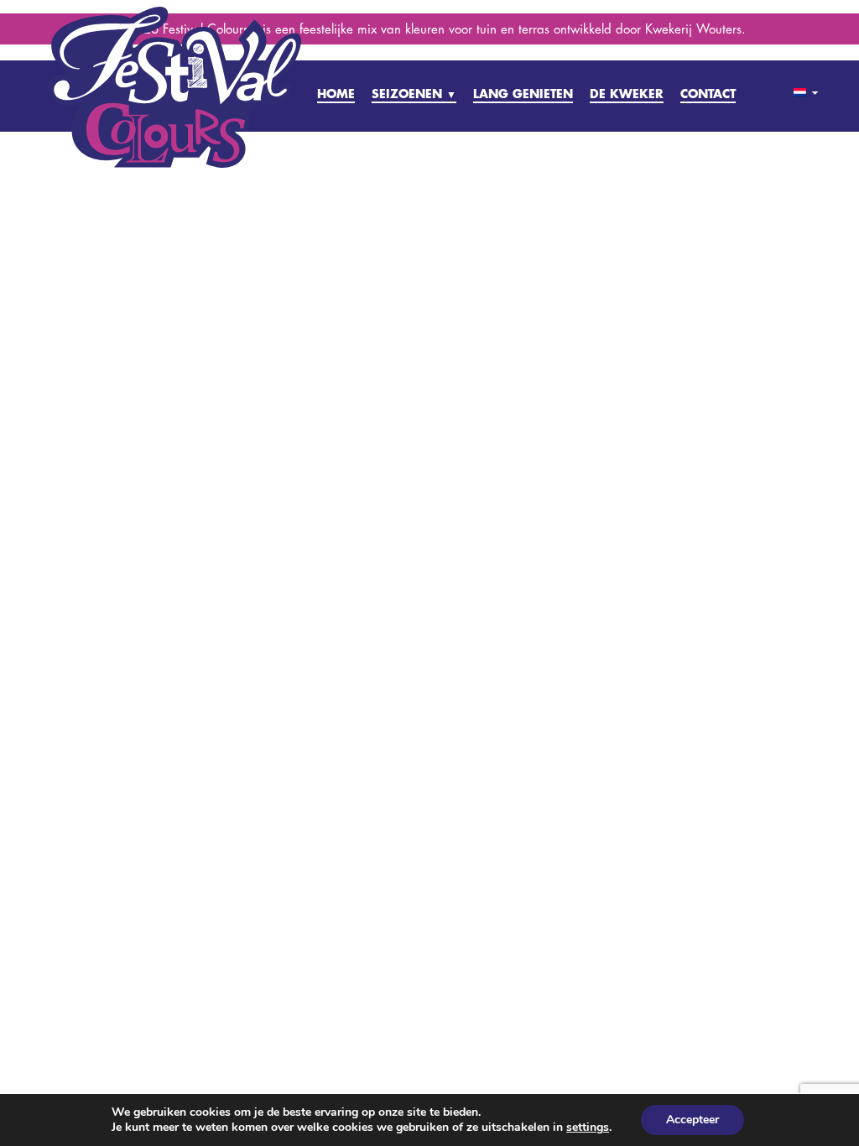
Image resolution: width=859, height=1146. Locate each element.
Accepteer (692, 1120)
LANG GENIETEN (523, 94)
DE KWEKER (627, 94)
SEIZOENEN (414, 94)
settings (587, 1127)
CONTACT (708, 94)
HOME (336, 94)
